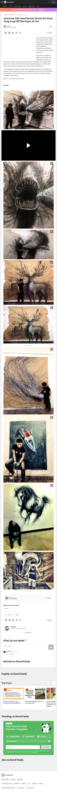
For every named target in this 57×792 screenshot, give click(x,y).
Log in (53, 2)
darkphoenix (9, 651)
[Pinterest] (7, 779)
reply (12, 654)
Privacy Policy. (34, 752)
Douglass (8, 25)
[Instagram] (5, 779)
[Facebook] (2, 779)
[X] (10, 779)
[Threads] (15, 779)
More (38, 6)
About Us (23, 783)
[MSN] (18, 779)
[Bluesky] (13, 779)
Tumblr (10, 78)
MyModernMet (19, 78)
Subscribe (46, 747)
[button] (49, 683)
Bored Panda (7, 775)
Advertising (17, 783)
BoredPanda (9, 2)
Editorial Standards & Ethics (8, 787)
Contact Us (34, 783)
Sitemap (41, 783)
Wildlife (6, 608)
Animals (6, 14)
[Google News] (21, 779)
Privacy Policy (20, 787)
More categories (11, 741)
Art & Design (12, 14)
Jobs (28, 783)
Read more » (28, 632)
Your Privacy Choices (7, 783)
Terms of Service (30, 787)
